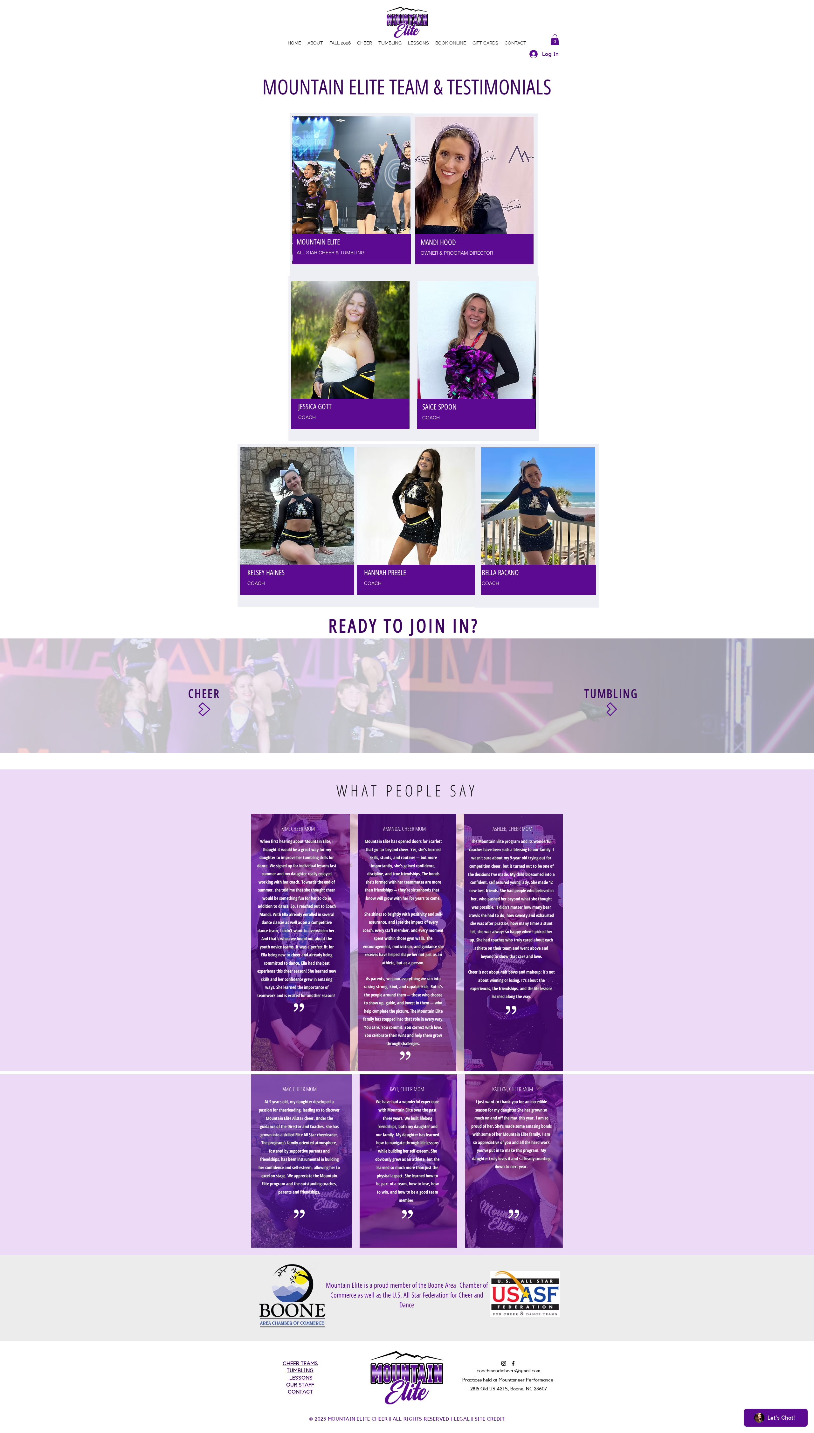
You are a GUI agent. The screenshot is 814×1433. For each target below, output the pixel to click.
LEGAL (462, 1419)
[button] (554, 39)
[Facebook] (513, 1363)
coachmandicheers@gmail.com (508, 1370)
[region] (352, 194)
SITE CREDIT (490, 1419)
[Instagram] (503, 1363)
